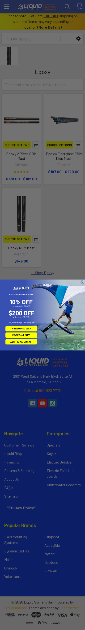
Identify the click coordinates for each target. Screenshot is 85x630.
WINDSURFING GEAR (21, 328)
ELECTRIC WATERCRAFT (21, 341)
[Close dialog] (82, 282)
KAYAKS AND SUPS (21, 335)
